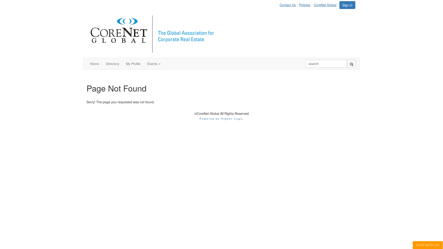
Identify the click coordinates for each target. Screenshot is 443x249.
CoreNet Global (325, 5)
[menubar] (309, 4)
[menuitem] (289, 4)
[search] (351, 64)
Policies (304, 5)
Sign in (347, 5)
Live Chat (428, 245)
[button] (154, 63)
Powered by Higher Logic (222, 118)
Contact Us (288, 5)
